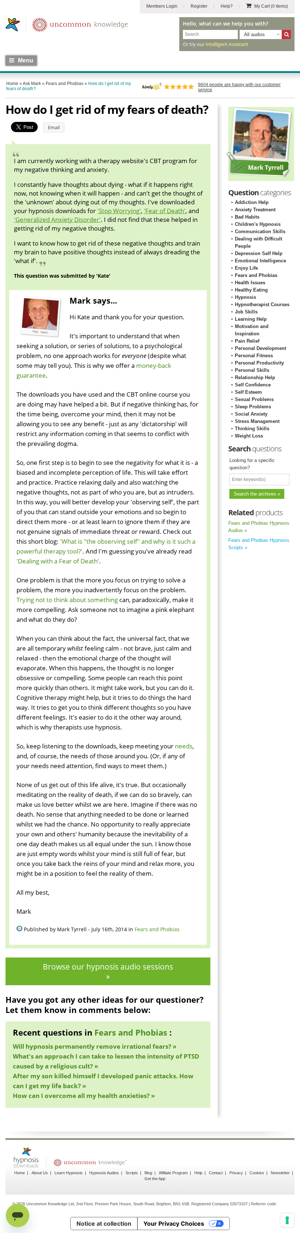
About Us (39, 1173)
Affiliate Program (173, 1173)
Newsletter (280, 1173)
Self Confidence (253, 385)
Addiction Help (252, 202)
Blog (148, 1173)
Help (198, 1173)
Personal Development (260, 348)
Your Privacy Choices (173, 1223)
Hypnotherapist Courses (262, 304)
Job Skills (246, 312)
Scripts (131, 1173)
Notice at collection (103, 1223)
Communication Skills (260, 231)
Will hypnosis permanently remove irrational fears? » (94, 1046)
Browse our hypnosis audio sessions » (108, 971)
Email (54, 127)
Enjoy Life (246, 268)
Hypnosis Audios (104, 1173)
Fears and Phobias (157, 929)
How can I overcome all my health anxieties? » (84, 1095)
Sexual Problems (254, 399)
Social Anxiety (251, 414)
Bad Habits (247, 217)
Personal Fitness (254, 355)
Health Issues (250, 282)
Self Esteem (248, 392)
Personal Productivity (259, 363)
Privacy (236, 1173)
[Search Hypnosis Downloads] (286, 34)
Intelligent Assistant (227, 44)
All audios (254, 34)
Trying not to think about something (67, 600)
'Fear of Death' (164, 211)
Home (19, 1173)
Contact (216, 1173)
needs (183, 746)
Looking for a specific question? (252, 464)
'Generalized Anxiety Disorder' (57, 219)
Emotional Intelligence (260, 260)
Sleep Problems (253, 406)
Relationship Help (255, 377)
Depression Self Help (258, 253)
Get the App (155, 1178)
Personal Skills (252, 370)
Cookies (257, 1173)
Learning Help (251, 319)
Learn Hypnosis (69, 1173)
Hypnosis (245, 297)
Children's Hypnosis (258, 224)
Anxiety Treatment (255, 209)
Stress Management (257, 421)
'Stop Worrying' (119, 211)
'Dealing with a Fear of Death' (57, 561)
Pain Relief (247, 341)
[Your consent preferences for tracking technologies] (287, 1220)
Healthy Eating (251, 290)
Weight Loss (249, 436)
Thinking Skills (252, 428)
